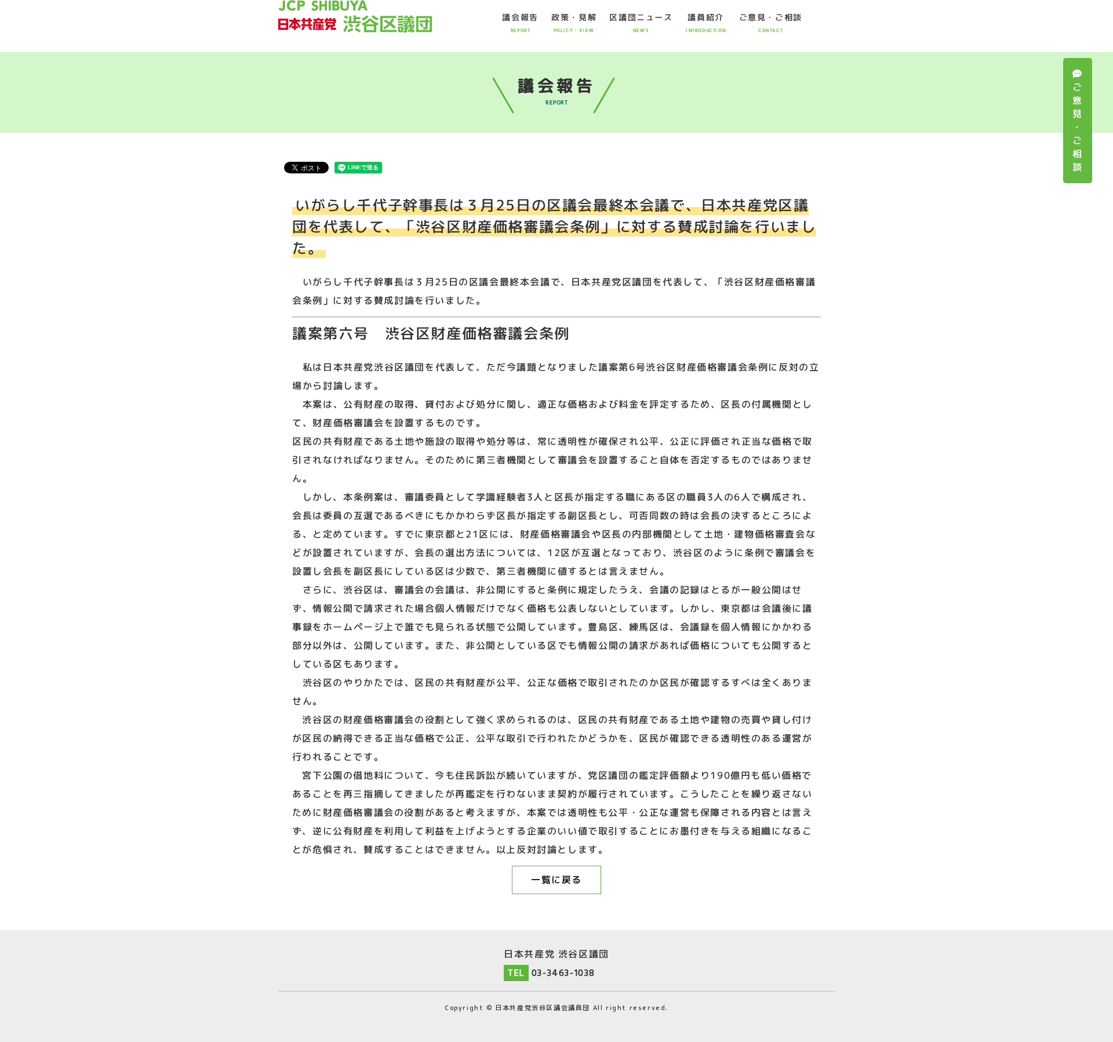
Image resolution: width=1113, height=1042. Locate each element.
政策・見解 (573, 23)
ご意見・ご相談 (1077, 127)
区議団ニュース (640, 23)
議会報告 (520, 23)
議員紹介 (706, 23)
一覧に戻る (556, 879)
